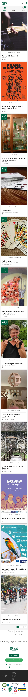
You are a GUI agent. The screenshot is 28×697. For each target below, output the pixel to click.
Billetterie (20, 631)
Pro (25, 676)
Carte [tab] (13, 10)
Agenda (11, 631)
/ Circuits (19, 634)
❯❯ (25, 627)
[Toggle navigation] (26, 3)
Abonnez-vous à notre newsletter (14, 660)
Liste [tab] (4, 10)
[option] (14, 642)
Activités (9, 634)
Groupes (15, 638)
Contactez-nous (14, 655)
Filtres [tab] (23, 10)
